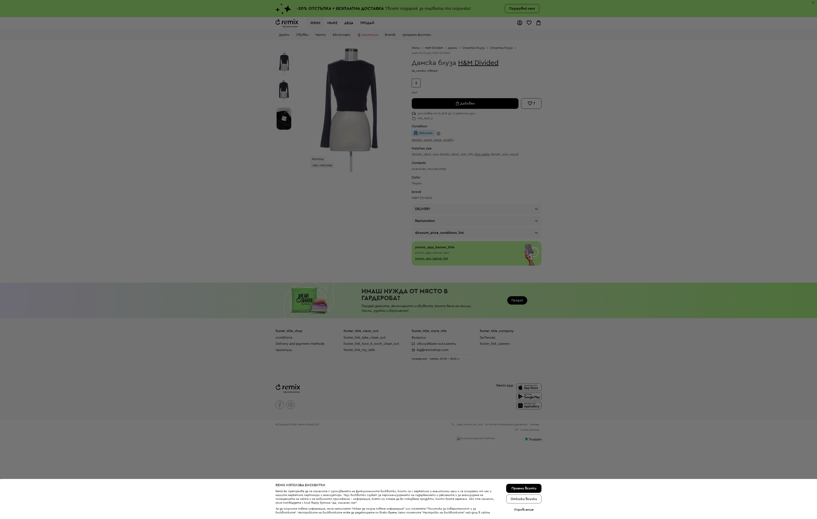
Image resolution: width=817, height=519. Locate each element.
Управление (524, 509)
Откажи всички (524, 499)
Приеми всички (523, 488)
